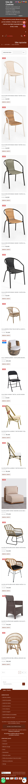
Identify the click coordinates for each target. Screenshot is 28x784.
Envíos (4, 749)
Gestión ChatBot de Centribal (9, 717)
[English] (16, 2)
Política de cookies (12, 14)
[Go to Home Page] (2, 44)
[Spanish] (26, 2)
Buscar (4, 682)
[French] (18, 2)
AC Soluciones (13, 775)
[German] (20, 2)
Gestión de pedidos (7, 700)
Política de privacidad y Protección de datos (12, 758)
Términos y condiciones (8, 761)
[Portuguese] (22, 2)
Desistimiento (6, 752)
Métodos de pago (6, 746)
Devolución (5, 743)
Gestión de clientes (7, 703)
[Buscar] (23, 684)
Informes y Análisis (7, 697)
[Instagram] (26, 32)
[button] (3, 781)
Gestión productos (7, 706)
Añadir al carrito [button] (6, 102)
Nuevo (4, 342)
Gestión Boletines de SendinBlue (10, 714)
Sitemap (4, 764)
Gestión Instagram (6, 711)
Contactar (5, 740)
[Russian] (24, 2)
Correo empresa (6, 708)
